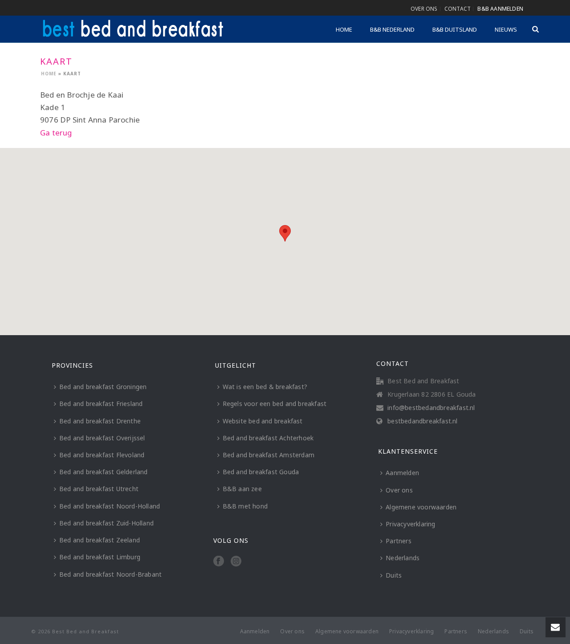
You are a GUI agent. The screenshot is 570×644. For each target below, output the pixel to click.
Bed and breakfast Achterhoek (268, 438)
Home (344, 29)
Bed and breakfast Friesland (100, 403)
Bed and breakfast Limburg (99, 557)
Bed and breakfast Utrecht (98, 488)
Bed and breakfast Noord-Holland (109, 506)
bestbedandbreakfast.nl (422, 421)
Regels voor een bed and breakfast (275, 403)
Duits (394, 575)
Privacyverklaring (410, 524)
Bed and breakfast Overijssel (102, 438)
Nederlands (402, 558)
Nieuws (506, 29)
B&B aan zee (242, 488)
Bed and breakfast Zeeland (99, 540)
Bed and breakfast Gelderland (103, 472)
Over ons (399, 490)
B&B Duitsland (454, 29)
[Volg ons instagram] (236, 561)
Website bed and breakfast (263, 421)
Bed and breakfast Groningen (103, 386)
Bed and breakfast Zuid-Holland (106, 523)
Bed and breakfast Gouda (261, 472)
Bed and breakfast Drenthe (100, 421)
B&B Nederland (392, 29)
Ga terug (56, 132)
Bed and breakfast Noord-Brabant (110, 574)
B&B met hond (245, 506)
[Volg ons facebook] (218, 561)
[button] (285, 233)
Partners (398, 541)
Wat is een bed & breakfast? (265, 386)
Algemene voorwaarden (421, 507)
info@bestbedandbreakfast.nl (431, 408)
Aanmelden (402, 472)
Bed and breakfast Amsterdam (268, 455)
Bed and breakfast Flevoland (101, 455)
